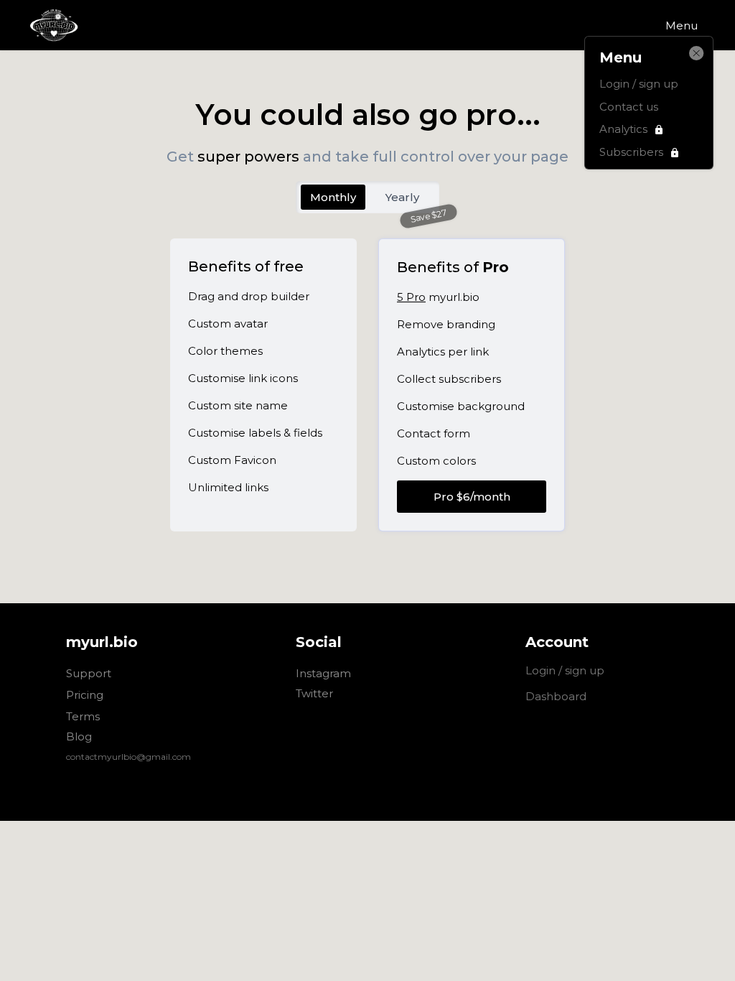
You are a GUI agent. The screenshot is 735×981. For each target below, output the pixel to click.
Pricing (84, 695)
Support (88, 674)
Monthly (333, 197)
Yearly (402, 197)
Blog (79, 737)
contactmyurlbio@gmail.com (128, 756)
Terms (83, 716)
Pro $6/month (472, 496)
